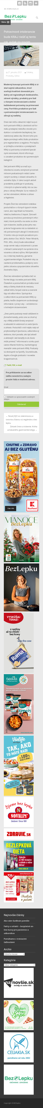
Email (6, 387)
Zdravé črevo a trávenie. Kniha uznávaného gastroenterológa (22, 428)
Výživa (16, 75)
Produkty (9, 75)
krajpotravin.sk (10, 358)
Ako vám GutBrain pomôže (16, 920)
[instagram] (30, 4)
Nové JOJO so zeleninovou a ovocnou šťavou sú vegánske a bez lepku (21, 419)
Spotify (21, 351)
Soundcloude (31, 351)
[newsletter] (36, 4)
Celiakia (29, 72)
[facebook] (19, 4)
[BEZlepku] (13, 17)
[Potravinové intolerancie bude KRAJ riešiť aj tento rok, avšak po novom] (21, 56)
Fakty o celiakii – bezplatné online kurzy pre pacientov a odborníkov (19, 930)
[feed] (25, 4)
